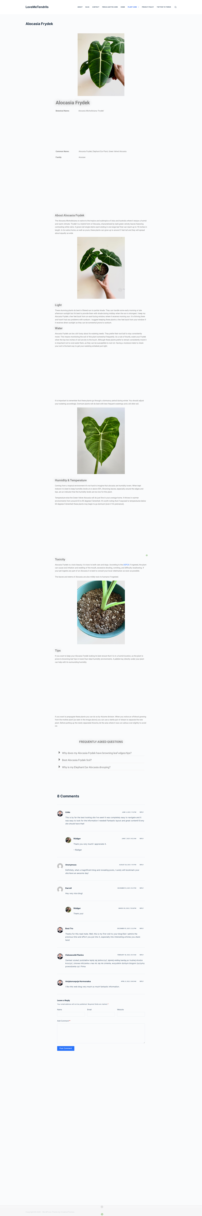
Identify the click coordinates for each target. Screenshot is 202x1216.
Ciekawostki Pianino (74, 955)
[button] (138, 7)
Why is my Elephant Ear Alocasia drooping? (86, 767)
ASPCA (126, 565)
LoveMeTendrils (37, 7)
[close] (102, 1207)
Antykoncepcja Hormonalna (78, 981)
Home (123, 7)
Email (89, 1009)
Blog (87, 7)
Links (67, 812)
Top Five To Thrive (164, 7)
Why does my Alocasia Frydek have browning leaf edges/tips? (97, 753)
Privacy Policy (148, 7)
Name (59, 1009)
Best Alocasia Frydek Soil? (77, 760)
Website (120, 1009)
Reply (142, 812)
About (80, 7)
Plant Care (132, 7)
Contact (95, 7)
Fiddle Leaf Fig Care (110, 7)
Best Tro (69, 928)
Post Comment (66, 1048)
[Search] (175, 7)
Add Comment (63, 1021)
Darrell (68, 888)
